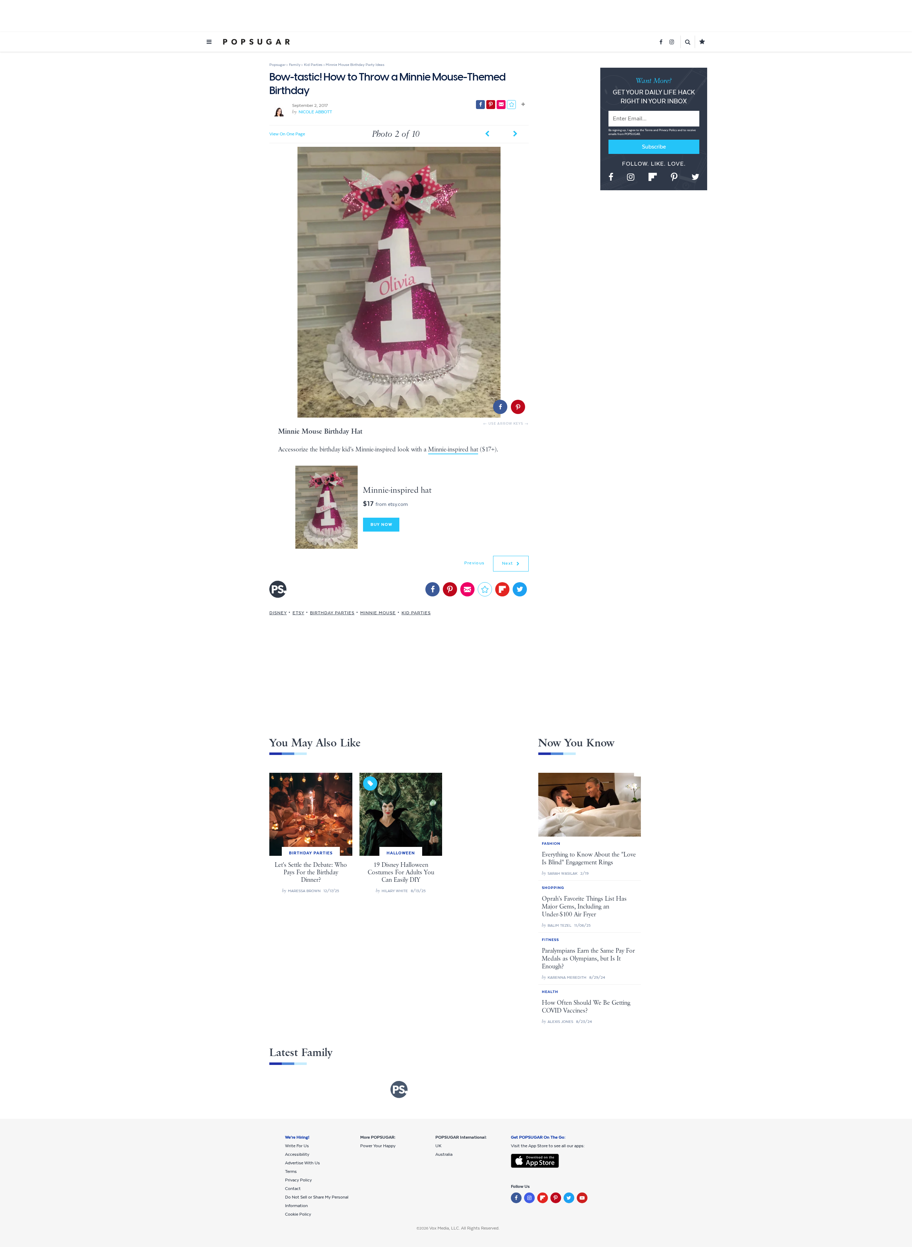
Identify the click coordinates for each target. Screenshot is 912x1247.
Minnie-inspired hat (453, 450)
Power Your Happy (377, 1145)
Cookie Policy (298, 1214)
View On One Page (287, 133)
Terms (649, 130)
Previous (474, 562)
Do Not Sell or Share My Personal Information (316, 1201)
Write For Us (297, 1145)
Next (508, 563)
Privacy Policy (668, 130)
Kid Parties (416, 612)
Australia (443, 1154)
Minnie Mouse (378, 612)
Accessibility (297, 1154)
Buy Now (381, 524)
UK (438, 1145)
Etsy (298, 612)
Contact (293, 1188)
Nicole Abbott (315, 111)
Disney (278, 612)
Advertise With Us (302, 1162)
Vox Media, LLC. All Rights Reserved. (464, 1228)
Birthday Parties (332, 612)
